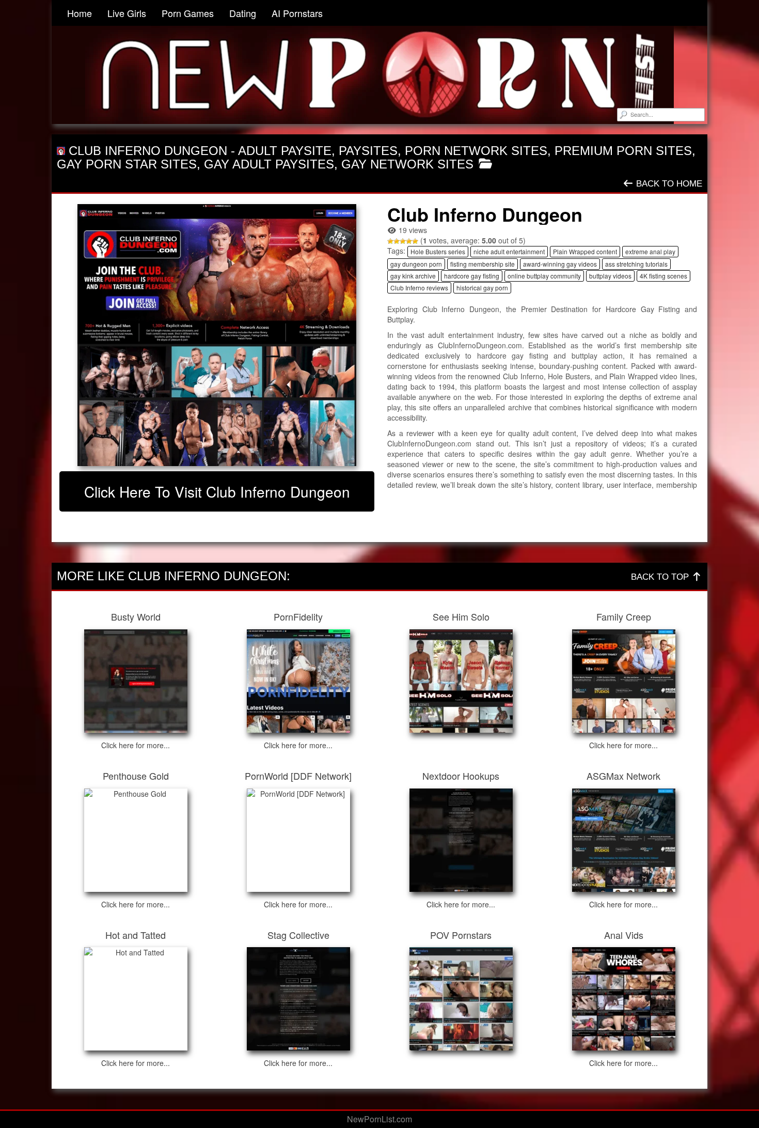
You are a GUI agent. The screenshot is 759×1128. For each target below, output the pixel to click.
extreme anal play (650, 251)
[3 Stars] (403, 241)
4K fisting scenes (663, 275)
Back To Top (661, 577)
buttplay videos (610, 275)
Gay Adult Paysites (269, 164)
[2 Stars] (396, 241)
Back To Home (668, 184)
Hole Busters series (437, 251)
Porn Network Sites (476, 151)
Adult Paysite (284, 151)
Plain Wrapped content (585, 251)
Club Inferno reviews (419, 287)
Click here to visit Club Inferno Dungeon (217, 491)
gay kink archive (413, 275)
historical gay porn (482, 287)
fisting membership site (482, 263)
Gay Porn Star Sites (127, 164)
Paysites (368, 151)
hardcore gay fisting (471, 275)
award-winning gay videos (560, 263)
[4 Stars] (409, 241)
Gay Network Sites (407, 164)
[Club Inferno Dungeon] (216, 335)
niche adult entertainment (509, 251)
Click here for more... (135, 745)
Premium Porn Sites (623, 151)
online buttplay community (544, 275)
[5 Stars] (415, 241)
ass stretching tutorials (636, 263)
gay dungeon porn (416, 263)
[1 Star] (390, 241)
